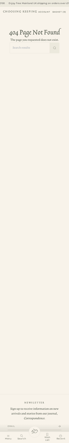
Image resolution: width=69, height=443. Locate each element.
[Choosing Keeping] (34, 431)
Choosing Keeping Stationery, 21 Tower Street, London (20, 12)
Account (44, 12)
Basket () (59, 12)
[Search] (54, 47)
